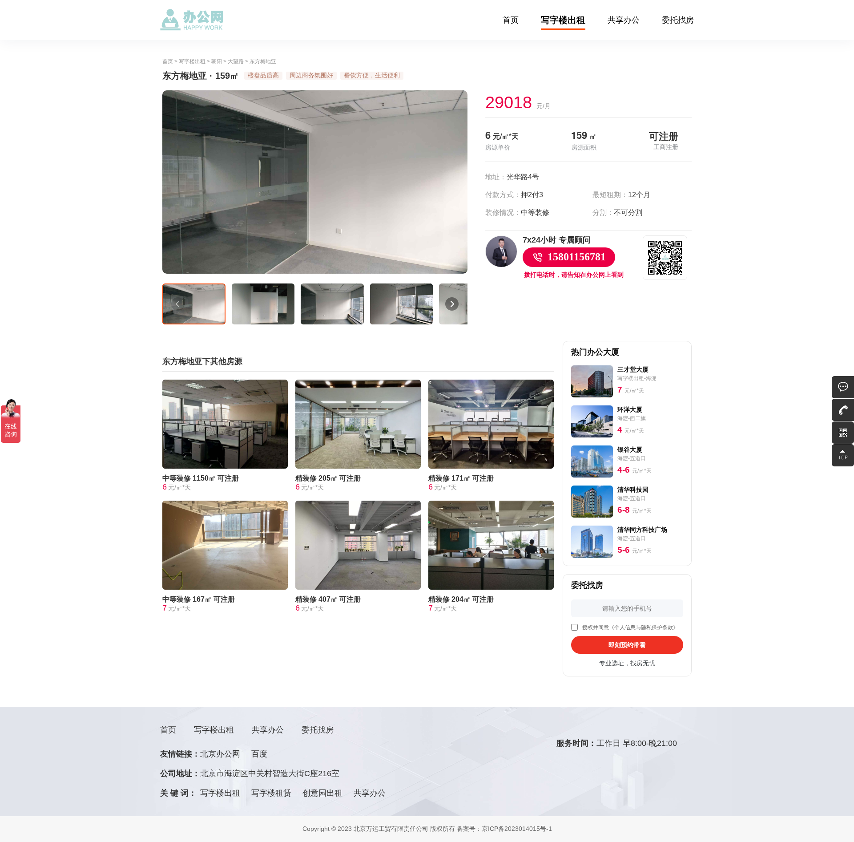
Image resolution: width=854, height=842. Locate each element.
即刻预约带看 (627, 644)
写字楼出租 (563, 20)
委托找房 (678, 20)
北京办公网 (220, 753)
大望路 (236, 61)
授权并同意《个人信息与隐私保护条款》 (630, 627)
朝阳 (216, 61)
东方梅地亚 (263, 61)
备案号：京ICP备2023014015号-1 (504, 828)
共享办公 (624, 20)
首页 (511, 20)
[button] (178, 304)
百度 (259, 753)
